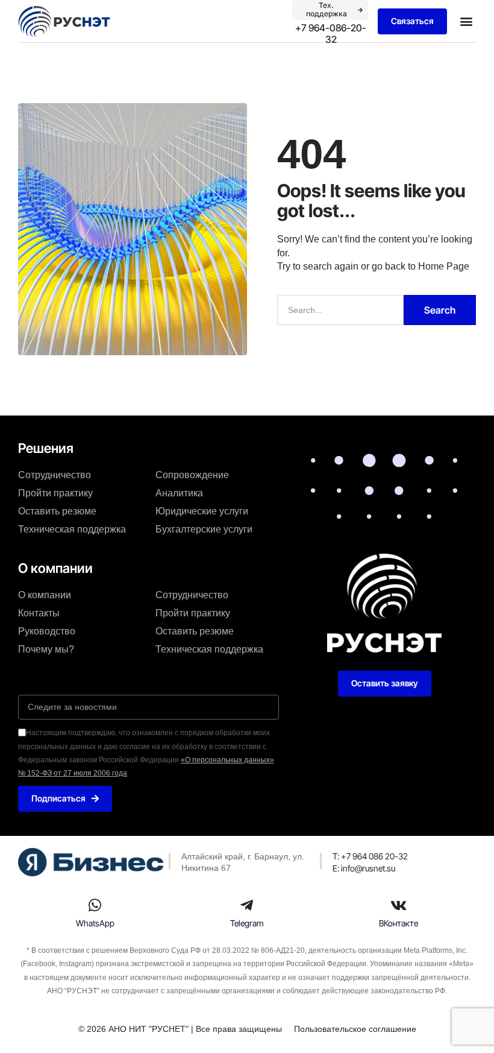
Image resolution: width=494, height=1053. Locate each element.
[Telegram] (247, 905)
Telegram (247, 923)
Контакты (39, 613)
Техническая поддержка (72, 529)
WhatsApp (95, 923)
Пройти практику (55, 493)
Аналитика (179, 493)
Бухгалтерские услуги (203, 529)
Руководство (46, 631)
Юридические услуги (201, 511)
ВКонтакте (398, 923)
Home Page (443, 266)
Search (439, 310)
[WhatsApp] (95, 905)
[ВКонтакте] (399, 905)
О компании (44, 595)
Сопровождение (192, 475)
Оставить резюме (57, 511)
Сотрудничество (54, 475)
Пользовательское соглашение (355, 1029)
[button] (466, 21)
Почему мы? (46, 649)
